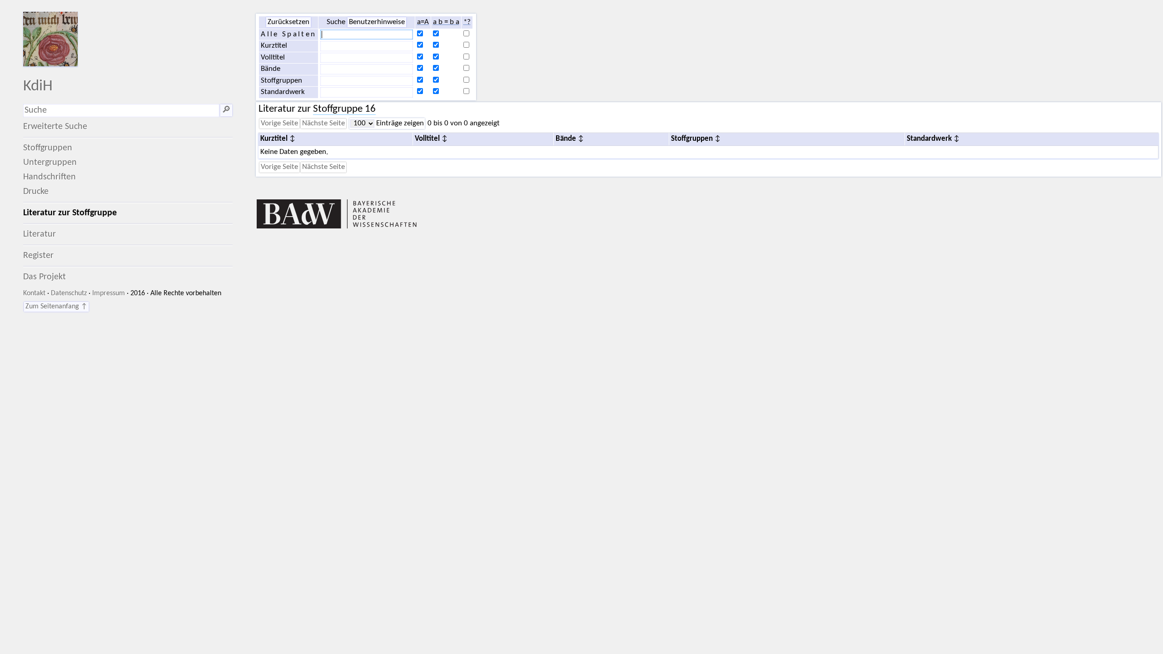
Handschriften (49, 177)
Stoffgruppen (47, 148)
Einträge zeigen (399, 123)
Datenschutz (69, 293)
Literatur (39, 234)
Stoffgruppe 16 (344, 109)
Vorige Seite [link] (279, 123)
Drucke (36, 191)
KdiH (38, 86)
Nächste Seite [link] (323, 123)
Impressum (108, 293)
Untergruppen (50, 162)
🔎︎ (226, 110)
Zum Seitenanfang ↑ (56, 306)
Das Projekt (44, 277)
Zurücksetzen (288, 22)
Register (38, 255)
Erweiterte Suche (55, 126)
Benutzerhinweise (377, 22)
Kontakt (34, 293)
